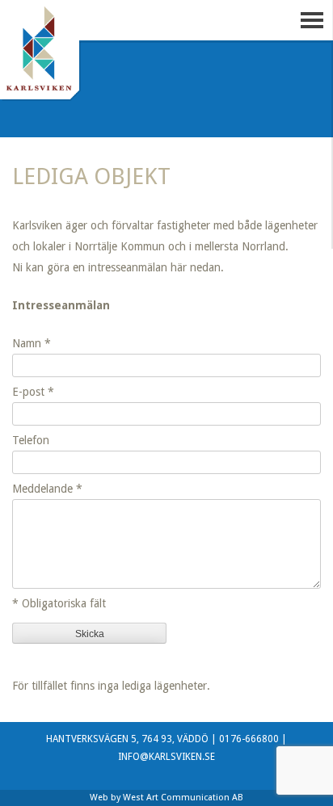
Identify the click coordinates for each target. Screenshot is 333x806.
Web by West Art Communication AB (166, 797)
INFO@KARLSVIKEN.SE (166, 756)
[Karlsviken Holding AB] (40, 56)
